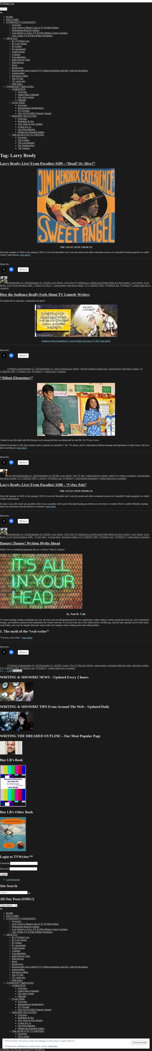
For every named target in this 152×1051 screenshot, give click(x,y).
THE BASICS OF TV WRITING (28, 135)
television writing (20, 76)
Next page (17, 671)
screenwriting (18, 73)
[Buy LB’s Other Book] (13, 850)
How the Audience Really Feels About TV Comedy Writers (45, 294)
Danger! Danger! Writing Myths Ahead (30, 543)
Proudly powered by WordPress (30, 1049)
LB (8, 283)
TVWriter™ (126, 285)
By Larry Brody (19, 43)
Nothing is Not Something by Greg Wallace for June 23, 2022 (71, 341)
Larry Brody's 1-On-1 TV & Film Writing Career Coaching (40, 33)
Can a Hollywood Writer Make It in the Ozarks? (107, 283)
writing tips (138, 285)
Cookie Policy (53, 1046)
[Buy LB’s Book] (13, 806)
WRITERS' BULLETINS (24, 116)
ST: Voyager (24, 110)
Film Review (18, 62)
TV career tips (18, 81)
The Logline (23, 140)
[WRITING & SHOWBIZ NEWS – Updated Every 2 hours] (16, 700)
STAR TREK (18, 102)
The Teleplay (24, 148)
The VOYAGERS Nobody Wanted (34, 113)
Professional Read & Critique (25, 30)
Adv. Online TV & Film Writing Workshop (32, 35)
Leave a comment (118, 478)
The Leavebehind (26, 143)
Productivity (17, 68)
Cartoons (16, 54)
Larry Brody (137, 283)
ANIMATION (19, 89)
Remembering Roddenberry (31, 108)
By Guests (17, 46)
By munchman (19, 49)
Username (5, 863)
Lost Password (13, 879)
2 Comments (143, 537)
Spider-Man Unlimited (28, 94)
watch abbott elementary (86, 478)
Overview (16, 25)
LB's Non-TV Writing (74, 283)
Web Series (17, 84)
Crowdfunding (19, 57)
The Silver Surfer (26, 97)
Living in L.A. (24, 126)
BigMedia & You (26, 121)
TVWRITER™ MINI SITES (20, 86)
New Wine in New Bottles (30, 124)
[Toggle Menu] (1, 12)
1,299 (9, 671)
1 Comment (60, 371)
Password (4, 868)
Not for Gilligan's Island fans (93, 369)
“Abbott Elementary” (16, 378)
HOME (9, 17)
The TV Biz (17, 78)
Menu (3, 9)
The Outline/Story (26, 145)
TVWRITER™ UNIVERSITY (21, 22)
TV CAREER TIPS (94, 285)
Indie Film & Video (21, 60)
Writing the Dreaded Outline (31, 132)
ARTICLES (11, 38)
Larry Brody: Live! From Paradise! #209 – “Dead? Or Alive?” (47, 163)
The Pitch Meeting (26, 129)
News (14, 65)
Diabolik (22, 100)
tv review (42, 478)
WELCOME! (12, 19)
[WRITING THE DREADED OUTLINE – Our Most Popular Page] (11, 753)
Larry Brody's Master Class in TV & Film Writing (35, 27)
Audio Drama (18, 51)
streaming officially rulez (119, 665)
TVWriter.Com (7, 3)
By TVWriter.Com (20, 41)
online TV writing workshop (122, 475)
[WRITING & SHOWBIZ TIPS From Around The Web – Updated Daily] (16, 729)
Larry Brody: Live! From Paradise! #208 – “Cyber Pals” (43, 485)
